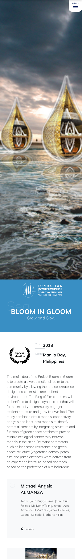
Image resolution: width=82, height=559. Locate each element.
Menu (75, 3)
